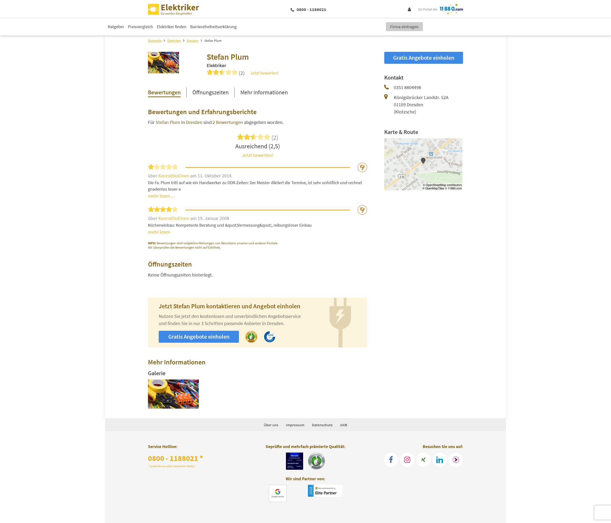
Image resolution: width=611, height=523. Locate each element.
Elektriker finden (171, 26)
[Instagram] (407, 460)
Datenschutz (322, 424)
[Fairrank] (456, 460)
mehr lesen (159, 232)
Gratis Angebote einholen (198, 336)
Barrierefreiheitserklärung (213, 26)
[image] (173, 394)
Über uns (271, 424)
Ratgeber (116, 26)
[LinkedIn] (439, 460)
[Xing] (423, 460)
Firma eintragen (404, 26)
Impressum (295, 424)
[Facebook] (391, 460)
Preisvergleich (140, 26)
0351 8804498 (407, 87)
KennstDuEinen (174, 176)
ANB (343, 424)
